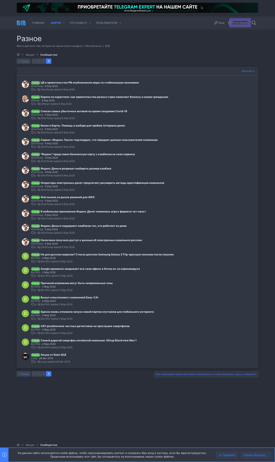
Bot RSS (35, 257)
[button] (63, 22)
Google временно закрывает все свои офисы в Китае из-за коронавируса (90, 268)
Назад (25, 61)
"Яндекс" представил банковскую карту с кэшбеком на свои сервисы (88, 154)
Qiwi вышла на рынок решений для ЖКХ (68, 197)
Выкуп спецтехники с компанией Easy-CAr (69, 297)
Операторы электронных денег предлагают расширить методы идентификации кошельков (102, 182)
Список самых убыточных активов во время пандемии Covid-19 (84, 111)
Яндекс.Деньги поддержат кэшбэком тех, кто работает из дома (84, 225)
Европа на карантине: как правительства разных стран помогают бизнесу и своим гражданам (104, 96)
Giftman (35, 100)
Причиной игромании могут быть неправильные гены (77, 283)
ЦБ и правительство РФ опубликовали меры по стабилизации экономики (90, 82)
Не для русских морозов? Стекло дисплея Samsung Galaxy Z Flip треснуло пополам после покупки (107, 254)
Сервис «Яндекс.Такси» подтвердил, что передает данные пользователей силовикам (99, 139)
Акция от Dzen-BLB (53, 354)
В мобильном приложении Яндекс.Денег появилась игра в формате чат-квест (93, 211)
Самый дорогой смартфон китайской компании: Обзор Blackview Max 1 (88, 340)
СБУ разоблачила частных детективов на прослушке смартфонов (85, 326)
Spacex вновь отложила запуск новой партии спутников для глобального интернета (97, 311)
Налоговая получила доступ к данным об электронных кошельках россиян (91, 240)
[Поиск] (253, 23)
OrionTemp (37, 86)
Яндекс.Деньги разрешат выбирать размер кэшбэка (76, 168)
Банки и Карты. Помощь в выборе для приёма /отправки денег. (83, 125)
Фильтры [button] (247, 70)
